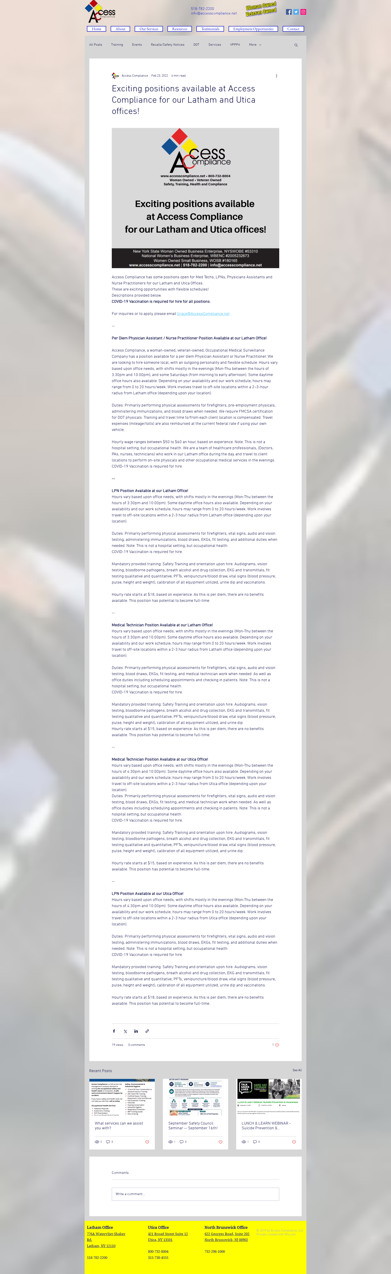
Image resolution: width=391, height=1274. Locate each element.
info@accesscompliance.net (214, 13)
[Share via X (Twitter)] (125, 1031)
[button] (179, 29)
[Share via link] (147, 1031)
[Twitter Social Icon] (296, 12)
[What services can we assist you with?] (122, 1097)
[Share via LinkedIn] (136, 1031)
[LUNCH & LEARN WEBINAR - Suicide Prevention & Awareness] (269, 1097)
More (253, 45)
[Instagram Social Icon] (303, 12)
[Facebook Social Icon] (289, 12)
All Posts (95, 45)
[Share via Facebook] (114, 1031)
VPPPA (235, 45)
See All (297, 1070)
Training (117, 45)
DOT (196, 45)
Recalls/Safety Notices (167, 45)
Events (137, 45)
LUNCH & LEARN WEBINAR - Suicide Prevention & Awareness (266, 1126)
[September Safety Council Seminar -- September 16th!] (195, 1097)
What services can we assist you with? (119, 1126)
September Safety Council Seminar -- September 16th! (193, 1126)
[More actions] (276, 75)
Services (214, 45)
